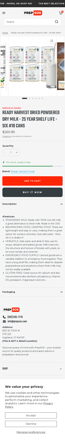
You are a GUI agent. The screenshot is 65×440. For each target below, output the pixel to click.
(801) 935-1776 (15, 317)
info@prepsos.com (17, 321)
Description (9, 204)
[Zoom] (51, 41)
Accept (31, 415)
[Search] (56, 22)
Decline (31, 423)
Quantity (7, 145)
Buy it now (32, 192)
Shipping (6, 136)
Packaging (8, 292)
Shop (5, 369)
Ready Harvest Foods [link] (23, 171)
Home (5, 32)
